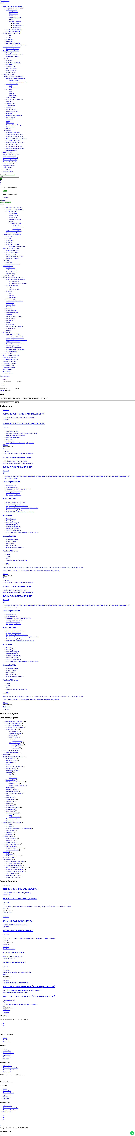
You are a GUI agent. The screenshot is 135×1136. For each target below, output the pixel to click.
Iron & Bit (9, 90)
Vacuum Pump (10, 72)
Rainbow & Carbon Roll (10, 160)
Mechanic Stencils (8, 164)
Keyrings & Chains (17, 25)
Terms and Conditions (10, 1070)
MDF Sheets (13, 16)
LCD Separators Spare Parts (15, 136)
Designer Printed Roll (9, 156)
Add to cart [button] (6, 707)
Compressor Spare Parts (14, 146)
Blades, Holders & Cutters (14, 115)
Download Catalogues (13, 43)
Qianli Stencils (7, 168)
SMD (10, 86)
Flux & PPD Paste (11, 109)
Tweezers (9, 107)
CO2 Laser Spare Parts (13, 140)
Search (5, 379)
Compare (6, 451)
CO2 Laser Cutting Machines (15, 8)
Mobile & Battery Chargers (14, 125)
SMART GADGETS (8, 74)
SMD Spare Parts (11, 150)
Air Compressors (11, 68)
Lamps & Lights (10, 117)
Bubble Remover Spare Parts (15, 142)
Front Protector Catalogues (17, 45)
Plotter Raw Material (12, 57)
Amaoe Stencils (8, 171)
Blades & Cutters (11, 760)
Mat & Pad (9, 119)
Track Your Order (8, 1053)
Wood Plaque (16, 27)
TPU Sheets (9, 39)
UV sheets (9, 41)
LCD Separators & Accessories (15, 78)
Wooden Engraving (15, 22)
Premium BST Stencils (9, 162)
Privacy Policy (7, 1066)
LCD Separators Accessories (18, 82)
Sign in (5, 191)
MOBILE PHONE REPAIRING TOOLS (13, 76)
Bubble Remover (11, 70)
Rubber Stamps (17, 741)
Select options (7, 912)
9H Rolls (8, 37)
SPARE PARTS (7, 131)
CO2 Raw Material (11, 10)
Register (5, 197)
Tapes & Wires (10, 127)
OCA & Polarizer (11, 98)
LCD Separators (14, 80)
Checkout (6, 1059)
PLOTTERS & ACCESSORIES (11, 51)
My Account (6, 1055)
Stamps (11, 20)
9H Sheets (9, 35)
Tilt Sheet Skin (10, 830)
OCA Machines (10, 66)
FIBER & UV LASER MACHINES (11, 47)
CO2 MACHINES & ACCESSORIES (12, 6)
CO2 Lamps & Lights (15, 18)
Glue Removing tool (12, 111)
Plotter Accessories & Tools (14, 55)
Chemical (9, 113)
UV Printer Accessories (13, 62)
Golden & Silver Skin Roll (10, 158)
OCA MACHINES (8, 64)
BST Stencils (6, 170)
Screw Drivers (10, 105)
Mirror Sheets (13, 14)
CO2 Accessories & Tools (13, 29)
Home (2, 390)
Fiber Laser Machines (12, 49)
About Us (6, 1040)
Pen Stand (15, 24)
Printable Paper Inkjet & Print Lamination (18, 828)
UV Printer (9, 61)
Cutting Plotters (11, 53)
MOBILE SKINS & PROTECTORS (12, 33)
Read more (6, 449)
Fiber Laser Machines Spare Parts (16, 138)
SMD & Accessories (12, 84)
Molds (8, 121)
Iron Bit (11, 94)
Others (8, 129)
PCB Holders (10, 123)
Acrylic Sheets (13, 12)
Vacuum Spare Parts (12, 144)
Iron (10, 92)
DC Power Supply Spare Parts (15, 148)
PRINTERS (6, 59)
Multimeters (10, 101)
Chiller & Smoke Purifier (13, 31)
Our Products (7, 1051)
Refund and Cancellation (10, 1068)
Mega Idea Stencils (9, 166)
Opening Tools (10, 103)
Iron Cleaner (13, 96)
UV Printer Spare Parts (13, 133)
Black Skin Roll (7, 152)
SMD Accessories (14, 88)
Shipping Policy (7, 1072)
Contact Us (6, 1042)
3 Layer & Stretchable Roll (11, 154)
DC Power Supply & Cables (14, 99)
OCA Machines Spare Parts (14, 134)
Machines (6, 755)
